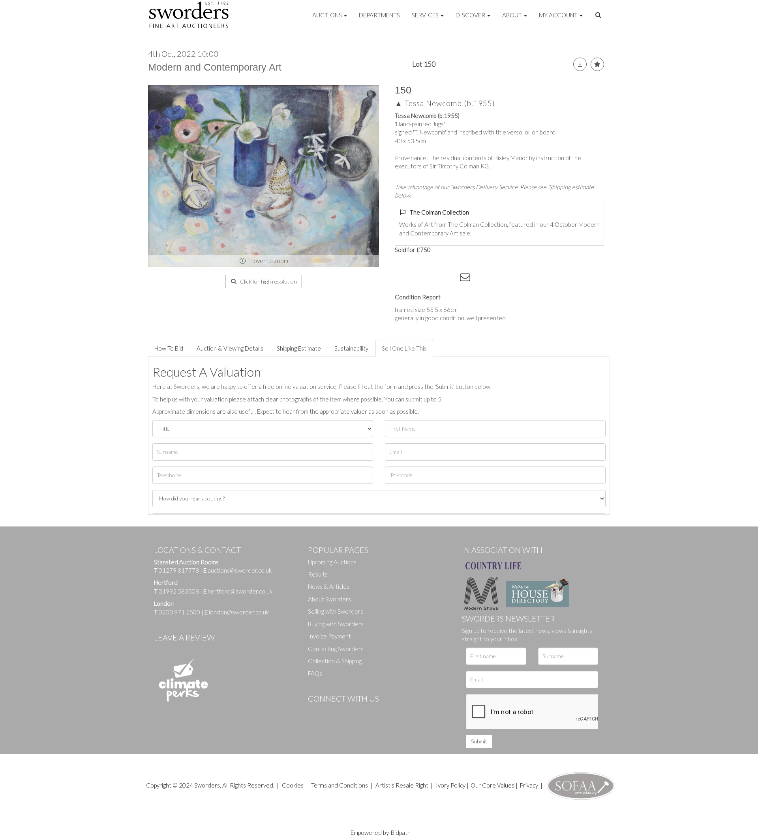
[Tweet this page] (418, 278)
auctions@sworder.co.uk (237, 570)
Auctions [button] (327, 15)
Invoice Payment (329, 636)
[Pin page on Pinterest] (434, 278)
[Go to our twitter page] (331, 711)
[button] (599, 15)
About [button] (512, 15)
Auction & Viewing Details (230, 348)
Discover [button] (471, 15)
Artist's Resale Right (401, 785)
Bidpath (401, 832)
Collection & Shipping (335, 661)
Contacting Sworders (336, 648)
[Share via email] (466, 278)
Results (318, 574)
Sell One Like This (404, 348)
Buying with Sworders (336, 623)
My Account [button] (559, 15)
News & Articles (328, 586)
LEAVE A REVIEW (184, 637)
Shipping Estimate (299, 348)
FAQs (315, 673)
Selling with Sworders (335, 611)
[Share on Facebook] (402, 278)
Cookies (293, 785)
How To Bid (168, 348)
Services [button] (426, 15)
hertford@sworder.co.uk (240, 591)
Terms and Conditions (340, 785)
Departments (379, 15)
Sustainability (351, 348)
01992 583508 (179, 591)
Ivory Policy (450, 785)
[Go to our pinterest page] (347, 711)
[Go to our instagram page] (450, 278)
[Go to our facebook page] (315, 711)
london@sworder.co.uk (237, 612)
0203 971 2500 (179, 612)
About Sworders (329, 599)
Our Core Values (492, 785)
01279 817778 (179, 570)
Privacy (529, 785)
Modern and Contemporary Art (214, 67)
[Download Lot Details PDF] (580, 64)
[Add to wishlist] (597, 64)
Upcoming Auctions (332, 562)
